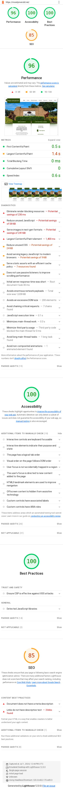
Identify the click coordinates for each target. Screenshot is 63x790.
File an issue (49, 786)
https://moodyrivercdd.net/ (17, 2)
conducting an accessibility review (45, 516)
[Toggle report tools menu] (59, 2)
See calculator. (48, 86)
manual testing (22, 421)
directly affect (20, 358)
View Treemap (15, 184)
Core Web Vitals (24, 682)
